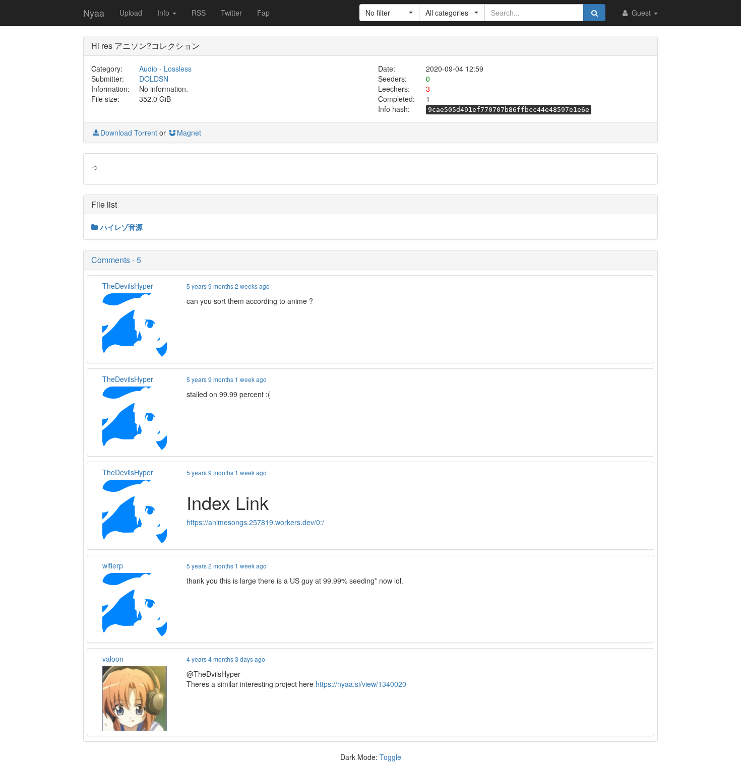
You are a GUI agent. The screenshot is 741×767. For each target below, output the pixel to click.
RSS (199, 13)
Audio (148, 68)
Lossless (178, 68)
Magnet (189, 132)
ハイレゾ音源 (121, 227)
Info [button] (164, 13)
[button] (389, 12)
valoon (113, 659)
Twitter (231, 13)
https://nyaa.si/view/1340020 (361, 684)
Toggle (390, 757)
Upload (130, 13)
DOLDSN (153, 79)
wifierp (112, 565)
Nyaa (93, 12)
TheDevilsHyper (127, 286)
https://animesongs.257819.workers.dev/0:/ (255, 522)
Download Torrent (128, 132)
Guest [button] (641, 13)
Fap (263, 13)
